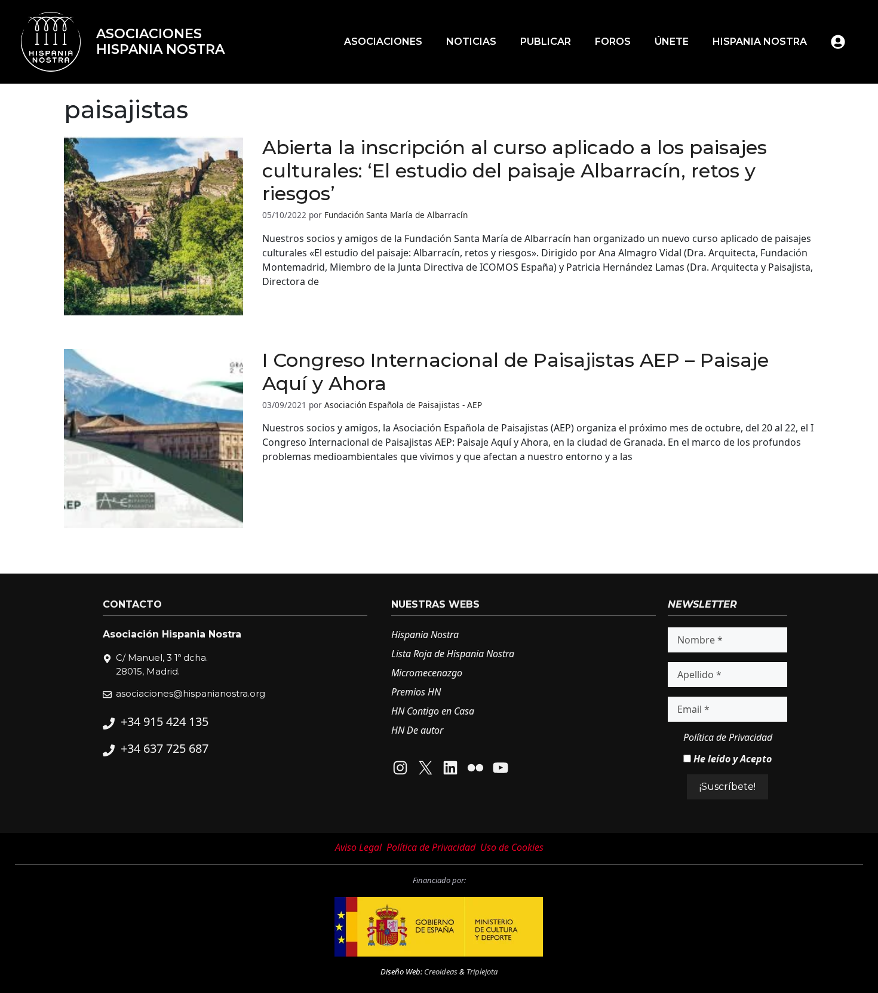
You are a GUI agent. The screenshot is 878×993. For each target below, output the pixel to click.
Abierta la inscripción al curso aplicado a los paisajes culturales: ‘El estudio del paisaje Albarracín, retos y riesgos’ (514, 170)
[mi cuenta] (838, 42)
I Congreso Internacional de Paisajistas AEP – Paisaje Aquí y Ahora (515, 371)
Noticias (471, 41)
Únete (672, 41)
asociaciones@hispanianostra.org (190, 693)
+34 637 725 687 (164, 748)
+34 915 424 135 (164, 721)
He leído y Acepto (731, 759)
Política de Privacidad (727, 737)
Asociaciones (383, 41)
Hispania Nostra (760, 41)
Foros (613, 41)
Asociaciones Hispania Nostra (160, 41)
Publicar (545, 41)
